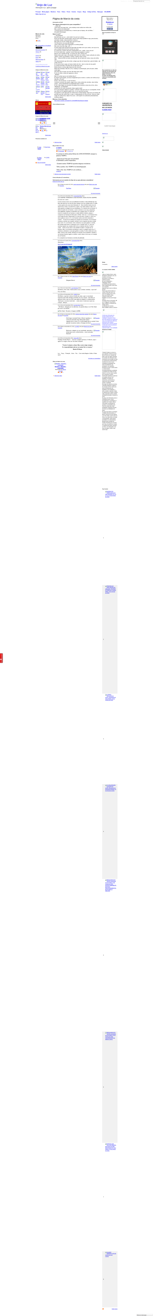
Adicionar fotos (58, 142)
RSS (103, 1309)
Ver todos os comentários (94, 358)
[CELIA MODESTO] (48, 93)
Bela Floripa (47, 147)
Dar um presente (41, 162)
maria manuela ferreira (39, 148)
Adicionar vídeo (58, 375)
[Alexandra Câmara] (43, 78)
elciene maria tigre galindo (39, 158)
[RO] (43, 88)
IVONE (75, 294)
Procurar (151, 1)
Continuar (58, 171)
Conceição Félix (78, 196)
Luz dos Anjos (77, 305)
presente (62, 185)
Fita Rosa (68, 188)
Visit (105, 133)
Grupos (37, 55)
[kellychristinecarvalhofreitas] (43, 83)
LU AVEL (47, 157)
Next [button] (99, 123)
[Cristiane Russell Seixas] (43, 74)
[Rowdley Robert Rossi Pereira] (38, 74)
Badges (95, 1313)
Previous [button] (54, 123)
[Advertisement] (107, 178)
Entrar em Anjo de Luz (58, 181)
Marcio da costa (93, 184)
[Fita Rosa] (39, 143)
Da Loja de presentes (95, 193)
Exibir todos (48, 96)
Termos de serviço (113, 1313)
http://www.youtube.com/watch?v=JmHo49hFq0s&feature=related (71, 100)
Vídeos (37, 61)
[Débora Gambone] (38, 83)
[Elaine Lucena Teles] (38, 88)
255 (43, 130)
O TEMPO (59, 148)
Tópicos (37, 51)
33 (46, 130)
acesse (110, 24)
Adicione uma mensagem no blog (62, 174)
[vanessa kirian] (48, 83)
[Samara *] (38, 93)
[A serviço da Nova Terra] (109, 95)
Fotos (37, 57)
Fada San (47, 1313)
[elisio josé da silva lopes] (43, 93)
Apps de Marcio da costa (41, 64)
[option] (76, 123)
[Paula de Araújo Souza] (48, 78)
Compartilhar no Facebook (44, 45)
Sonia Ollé (76, 338)
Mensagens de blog (40, 50)
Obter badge (114, 266)
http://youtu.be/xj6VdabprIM (65, 244)
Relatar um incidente (103, 1313)
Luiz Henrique (74, 288)
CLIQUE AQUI (106, 109)
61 (42, 123)
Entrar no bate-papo (141, 1315)
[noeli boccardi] (48, 88)
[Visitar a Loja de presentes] (97, 188)
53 (46, 123)
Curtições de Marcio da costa (43, 66)
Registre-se (124, 1)
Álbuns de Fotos (39, 59)
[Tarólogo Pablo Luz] (48, 74)
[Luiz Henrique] (38, 78)
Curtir (39, 40)
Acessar (130, 1)
